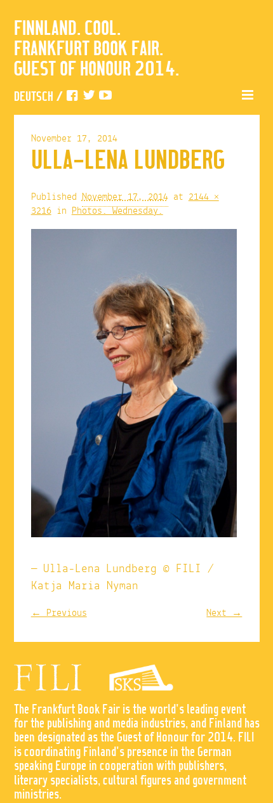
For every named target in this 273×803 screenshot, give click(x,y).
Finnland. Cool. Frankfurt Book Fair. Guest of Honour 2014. (96, 49)
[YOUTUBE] (105, 97)
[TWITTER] (89, 97)
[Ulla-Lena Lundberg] (134, 386)
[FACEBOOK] (72, 97)
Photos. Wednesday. (117, 211)
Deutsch (33, 97)
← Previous (59, 613)
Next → (224, 613)
